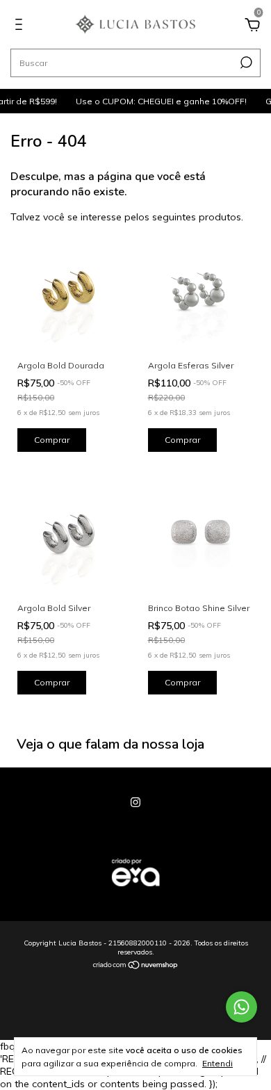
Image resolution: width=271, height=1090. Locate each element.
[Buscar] (245, 62)
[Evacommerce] (135, 893)
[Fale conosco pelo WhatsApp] (241, 1007)
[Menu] (21, 26)
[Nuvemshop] (135, 966)
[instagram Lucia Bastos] (135, 802)
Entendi (217, 1063)
